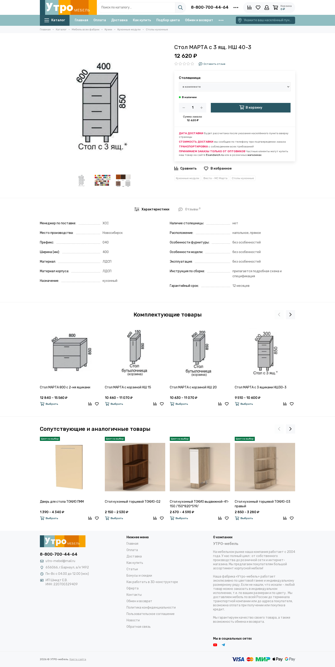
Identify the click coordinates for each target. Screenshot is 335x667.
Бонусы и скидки (139, 576)
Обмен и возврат (199, 20)
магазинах (254, 155)
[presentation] (279, 314)
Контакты (134, 595)
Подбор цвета (168, 20)
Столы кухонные (243, 178)
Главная (81, 20)
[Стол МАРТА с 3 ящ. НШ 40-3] (102, 105)
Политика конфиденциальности (151, 607)
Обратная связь (138, 627)
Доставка (119, 20)
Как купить (142, 20)
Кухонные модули (187, 178)
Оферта (132, 588)
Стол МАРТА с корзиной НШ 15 (128, 387)
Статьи (132, 569)
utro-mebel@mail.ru (60, 561)
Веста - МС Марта (215, 178)
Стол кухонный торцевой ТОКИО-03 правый (262, 504)
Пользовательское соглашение (150, 614)
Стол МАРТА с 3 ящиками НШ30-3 (260, 387)
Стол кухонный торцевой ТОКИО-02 (132, 502)
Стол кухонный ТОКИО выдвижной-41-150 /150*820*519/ (199, 504)
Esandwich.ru (215, 155)
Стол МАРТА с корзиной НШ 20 (193, 387)
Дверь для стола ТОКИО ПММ (62, 502)
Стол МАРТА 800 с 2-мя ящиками (65, 387)
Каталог (58, 20)
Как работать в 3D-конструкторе (152, 582)
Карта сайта (78, 659)
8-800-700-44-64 (210, 7)
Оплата (99, 20)
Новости (133, 620)
